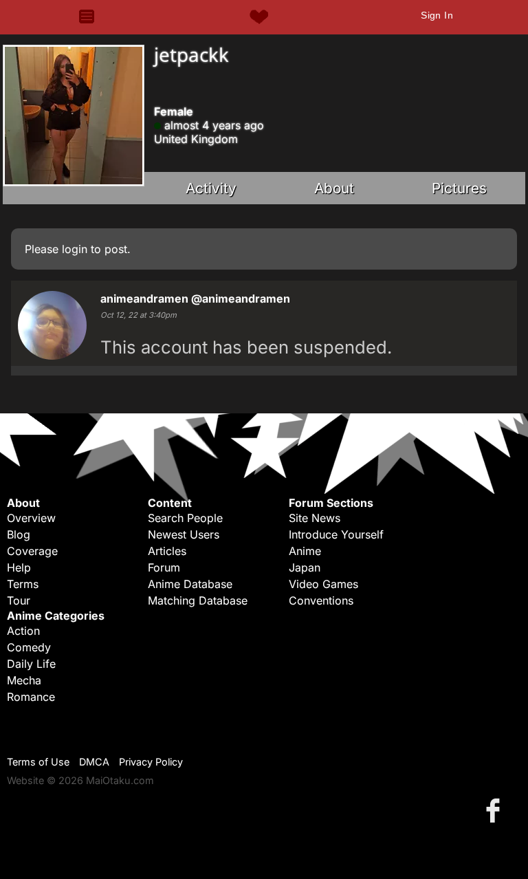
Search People (185, 518)
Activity (211, 188)
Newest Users (183, 534)
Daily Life (31, 664)
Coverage (32, 551)
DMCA (94, 762)
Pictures (459, 188)
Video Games (323, 584)
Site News (314, 518)
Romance (31, 697)
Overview (31, 518)
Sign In (437, 15)
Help (19, 567)
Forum (164, 567)
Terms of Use (38, 762)
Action (23, 631)
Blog (18, 534)
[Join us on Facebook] (495, 810)
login (74, 249)
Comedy (29, 647)
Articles (167, 551)
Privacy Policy (151, 762)
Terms (22, 584)
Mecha (24, 680)
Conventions (321, 600)
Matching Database (198, 600)
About (334, 188)
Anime (305, 551)
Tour (18, 600)
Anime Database (190, 584)
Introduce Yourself (336, 534)
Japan (304, 567)
